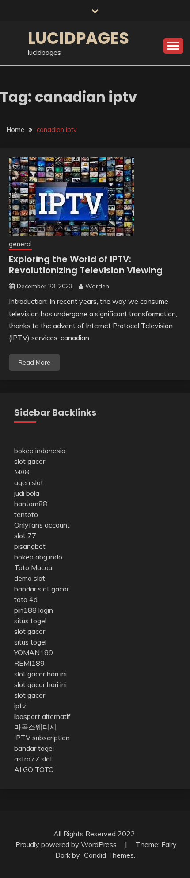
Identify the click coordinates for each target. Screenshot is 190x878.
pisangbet (30, 546)
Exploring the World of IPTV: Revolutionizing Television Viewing (86, 264)
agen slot (28, 482)
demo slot (29, 578)
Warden (97, 286)
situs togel (30, 620)
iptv (20, 705)
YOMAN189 (33, 652)
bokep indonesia (39, 450)
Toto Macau (33, 567)
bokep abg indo (38, 556)
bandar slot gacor (41, 588)
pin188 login (33, 610)
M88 (21, 471)
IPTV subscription (42, 737)
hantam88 (30, 503)
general (20, 244)
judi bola (26, 493)
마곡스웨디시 (35, 727)
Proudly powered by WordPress (66, 844)
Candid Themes (109, 855)
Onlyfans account (42, 525)
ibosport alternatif (42, 716)
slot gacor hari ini (40, 673)
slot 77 (25, 535)
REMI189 (29, 663)
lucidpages (78, 38)
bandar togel (34, 748)
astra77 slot (33, 758)
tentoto (26, 514)
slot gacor (29, 461)
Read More (34, 362)
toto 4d (26, 599)
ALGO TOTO (34, 769)
